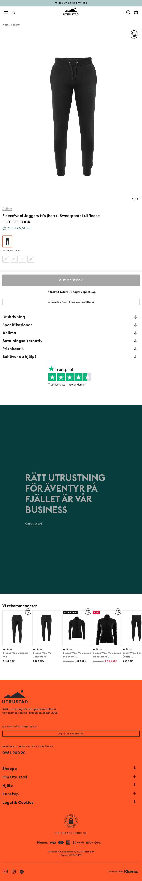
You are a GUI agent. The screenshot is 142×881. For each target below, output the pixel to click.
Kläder (15, 25)
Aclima (7, 208)
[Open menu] (6, 12)
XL (31, 259)
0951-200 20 (14, 752)
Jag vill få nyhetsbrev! (71, 733)
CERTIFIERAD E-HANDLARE (71, 833)
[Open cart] (136, 12)
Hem (5, 25)
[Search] (13, 12)
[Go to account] (128, 12)
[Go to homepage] (71, 11)
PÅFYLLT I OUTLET (71, 5)
